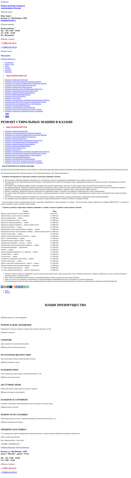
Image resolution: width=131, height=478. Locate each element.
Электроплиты (27, 87)
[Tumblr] (19, 287)
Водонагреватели (30, 85)
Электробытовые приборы (40, 100)
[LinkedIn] (16, 287)
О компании (9, 62)
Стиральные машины (33, 81)
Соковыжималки (29, 93)
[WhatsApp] (25, 287)
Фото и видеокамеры (33, 104)
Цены (7, 66)
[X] (10, 287)
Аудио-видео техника (34, 109)
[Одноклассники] (5, 287)
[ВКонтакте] (2, 287)
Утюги (18, 98)
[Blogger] (13, 287)
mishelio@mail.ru (8, 20)
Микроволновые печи (34, 89)
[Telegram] (28, 287)
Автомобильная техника (37, 102)
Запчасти (8, 70)
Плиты (24, 138)
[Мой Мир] (8, 287)
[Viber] (22, 287)
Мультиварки (25, 106)
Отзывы (8, 68)
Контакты (8, 72)
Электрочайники (29, 107)
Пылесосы (22, 96)
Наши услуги (9, 64)
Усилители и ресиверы (35, 111)
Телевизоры (24, 80)
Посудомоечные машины (38, 83)
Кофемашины (26, 94)
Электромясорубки (31, 91)
